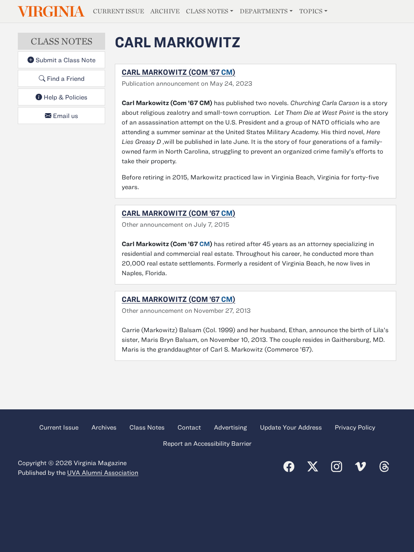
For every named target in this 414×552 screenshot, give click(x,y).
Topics (311, 11)
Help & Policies (64, 97)
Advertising (230, 427)
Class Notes (207, 11)
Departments (264, 11)
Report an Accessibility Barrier (207, 443)
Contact (189, 427)
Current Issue (118, 11)
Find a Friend (64, 78)
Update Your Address (291, 427)
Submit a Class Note (64, 59)
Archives (103, 427)
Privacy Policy (355, 427)
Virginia (50, 11)
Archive (165, 11)
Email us (64, 115)
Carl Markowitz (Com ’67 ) (178, 71)
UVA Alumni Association (102, 472)
